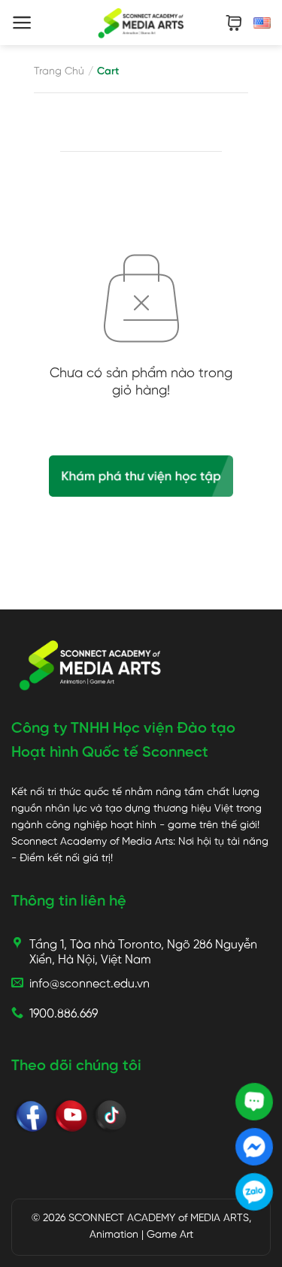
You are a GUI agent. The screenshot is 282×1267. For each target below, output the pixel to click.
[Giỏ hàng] (234, 23)
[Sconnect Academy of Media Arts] (141, 22)
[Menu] (22, 22)
